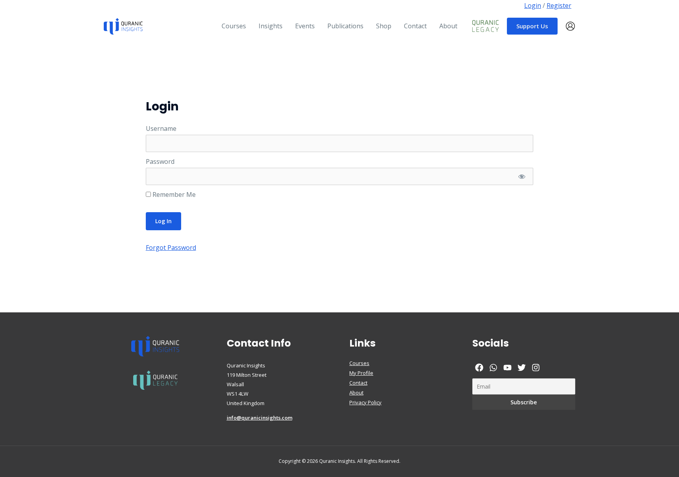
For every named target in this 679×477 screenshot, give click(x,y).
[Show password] (521, 176)
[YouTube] (507, 367)
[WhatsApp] (493, 367)
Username (161, 128)
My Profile (361, 372)
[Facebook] (479, 367)
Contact (358, 382)
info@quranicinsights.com (259, 417)
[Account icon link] (570, 26)
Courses (359, 363)
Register (559, 5)
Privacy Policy (365, 402)
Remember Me (173, 194)
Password (160, 161)
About (356, 392)
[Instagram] (536, 367)
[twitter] (522, 367)
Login (532, 5)
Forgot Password (171, 247)
